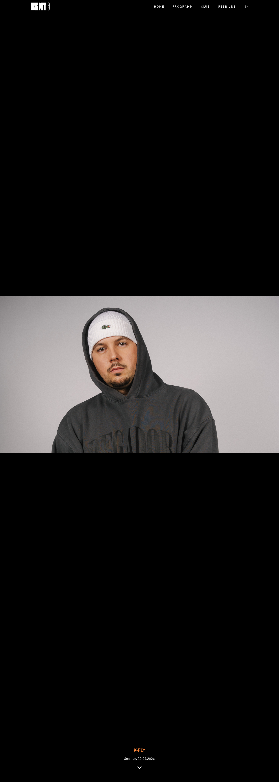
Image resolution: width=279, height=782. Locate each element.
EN (246, 6)
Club (205, 6)
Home (159, 6)
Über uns (227, 6)
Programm (182, 6)
